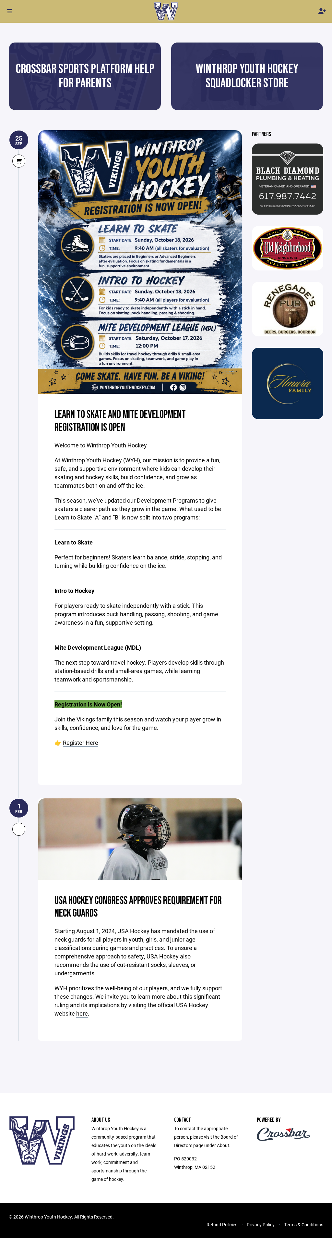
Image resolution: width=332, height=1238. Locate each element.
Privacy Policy (261, 1224)
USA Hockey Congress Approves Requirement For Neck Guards (138, 907)
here (82, 1013)
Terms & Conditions (303, 1224)
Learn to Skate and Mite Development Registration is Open (120, 421)
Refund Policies (222, 1224)
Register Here (80, 742)
